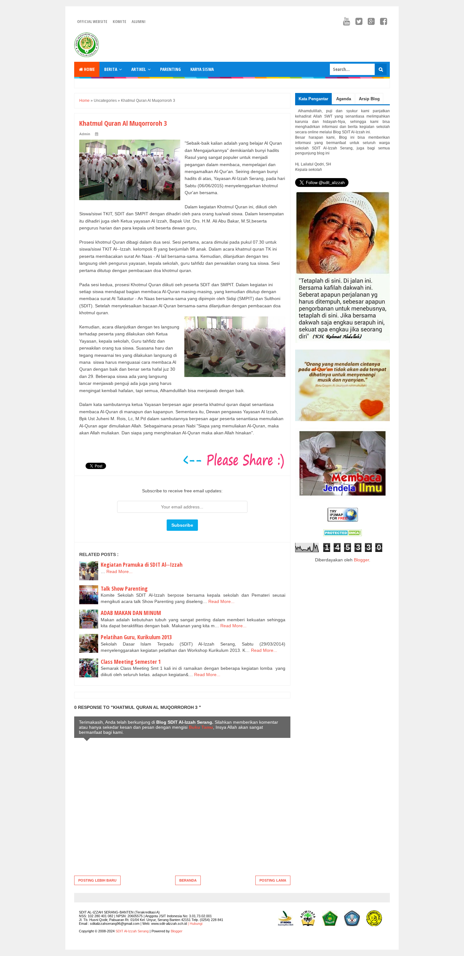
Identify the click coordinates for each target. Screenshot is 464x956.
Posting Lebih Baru (97, 880)
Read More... (119, 571)
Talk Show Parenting (124, 588)
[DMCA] (342, 534)
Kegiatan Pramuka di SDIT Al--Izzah (141, 564)
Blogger (361, 559)
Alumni (139, 21)
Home (89, 69)
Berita (110, 69)
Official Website (92, 21)
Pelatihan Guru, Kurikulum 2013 (136, 637)
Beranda (188, 880)
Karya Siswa (202, 69)
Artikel (138, 69)
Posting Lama (272, 880)
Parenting (170, 69)
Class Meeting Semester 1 (131, 661)
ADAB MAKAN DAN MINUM (131, 613)
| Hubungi (195, 923)
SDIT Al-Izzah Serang (132, 931)
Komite (119, 21)
